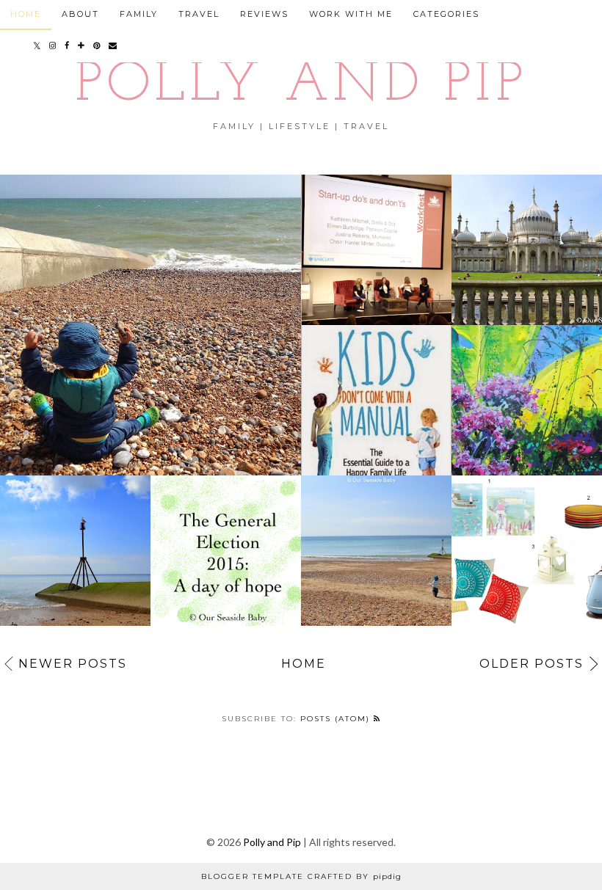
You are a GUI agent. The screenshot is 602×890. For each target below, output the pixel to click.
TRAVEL (199, 14)
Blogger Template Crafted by (301, 876)
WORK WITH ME (351, 14)
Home (303, 664)
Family (139, 14)
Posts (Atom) (337, 718)
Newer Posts (72, 664)
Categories (446, 14)
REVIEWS (264, 14)
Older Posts (531, 664)
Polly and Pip (301, 86)
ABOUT (80, 14)
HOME (25, 14)
